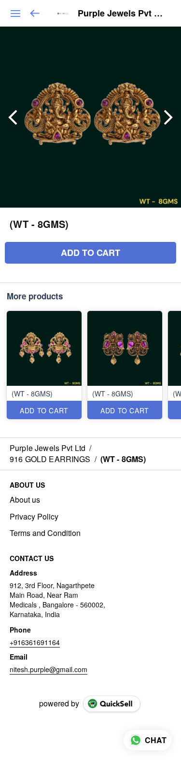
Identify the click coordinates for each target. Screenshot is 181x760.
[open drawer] (15, 13)
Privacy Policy (34, 516)
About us (25, 499)
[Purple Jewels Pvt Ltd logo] (63, 13)
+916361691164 (35, 642)
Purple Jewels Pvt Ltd (122, 13)
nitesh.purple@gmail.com (48, 669)
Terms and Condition (45, 533)
